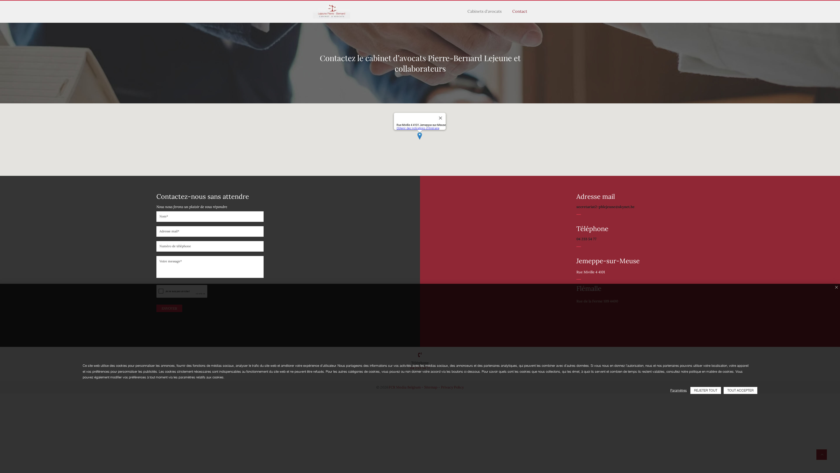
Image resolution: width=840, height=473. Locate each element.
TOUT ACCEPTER (740, 390)
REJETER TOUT (705, 390)
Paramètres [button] (678, 390)
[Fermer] (836, 288)
